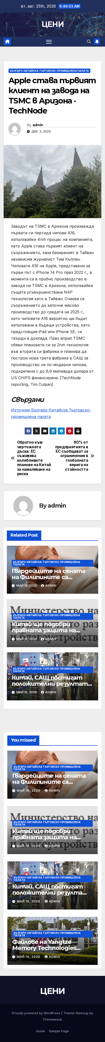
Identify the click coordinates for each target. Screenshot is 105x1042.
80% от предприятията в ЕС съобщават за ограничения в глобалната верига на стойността (71, 456)
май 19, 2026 (29, 790)
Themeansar (52, 1019)
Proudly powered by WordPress (36, 1013)
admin (37, 125)
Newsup (82, 1013)
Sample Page (59, 1031)
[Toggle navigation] (49, 41)
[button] (89, 41)
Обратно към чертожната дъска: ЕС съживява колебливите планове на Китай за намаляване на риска (34, 458)
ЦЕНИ (52, 24)
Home (40, 1031)
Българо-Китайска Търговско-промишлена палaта (49, 70)
